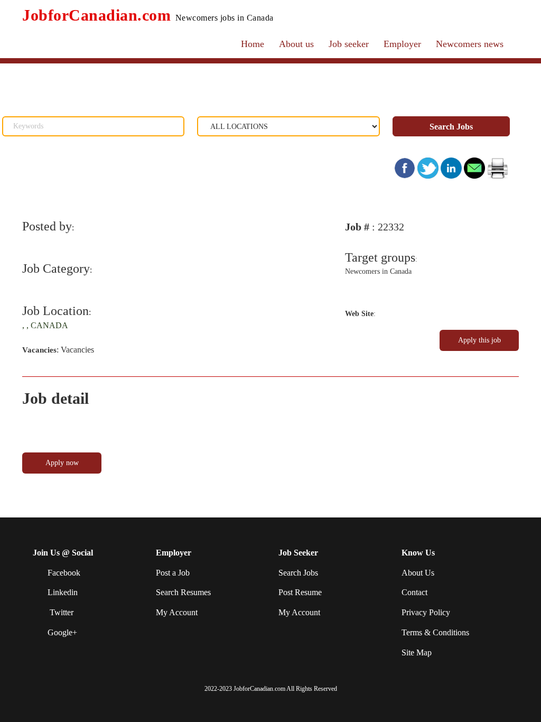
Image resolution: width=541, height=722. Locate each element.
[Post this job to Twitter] (429, 167)
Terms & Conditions (435, 632)
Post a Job (173, 572)
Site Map (417, 652)
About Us (418, 572)
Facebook (64, 572)
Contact (414, 592)
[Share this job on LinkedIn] (452, 167)
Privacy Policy (426, 612)
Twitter (60, 612)
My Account (177, 612)
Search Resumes (183, 592)
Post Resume (300, 592)
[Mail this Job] (474, 167)
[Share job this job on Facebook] (405, 167)
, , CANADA (45, 325)
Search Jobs (451, 126)
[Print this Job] (497, 167)
